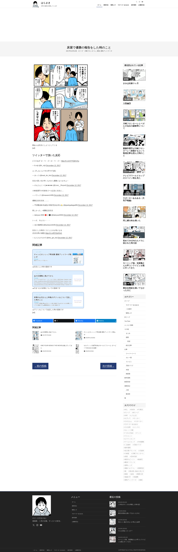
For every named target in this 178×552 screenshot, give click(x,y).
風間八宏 (140, 474)
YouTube (127, 321)
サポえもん (128, 421)
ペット (139, 433)
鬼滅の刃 (128, 477)
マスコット (128, 436)
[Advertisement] (89, 26)
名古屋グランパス (130, 450)
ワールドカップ (130, 442)
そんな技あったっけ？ (125, 531)
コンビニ (129, 361)
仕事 (125, 349)
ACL (126, 409)
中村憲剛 (141, 442)
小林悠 (127, 453)
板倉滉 (140, 459)
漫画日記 (127, 386)
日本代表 (134, 456)
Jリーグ (80, 51)
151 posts (36, 301)
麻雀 (141, 480)
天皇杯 (142, 450)
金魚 (132, 474)
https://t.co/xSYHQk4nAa (70, 161)
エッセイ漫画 (128, 325)
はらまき (45, 3)
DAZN (133, 409)
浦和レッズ (128, 465)
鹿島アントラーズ (106, 51)
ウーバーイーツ (131, 353)
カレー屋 (129, 357)
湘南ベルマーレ (130, 468)
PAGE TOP (172, 533)
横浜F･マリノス (130, 462)
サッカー (137, 418)
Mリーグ (127, 317)
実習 (128, 341)
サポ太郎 (128, 427)
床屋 (98, 51)
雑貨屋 (128, 374)
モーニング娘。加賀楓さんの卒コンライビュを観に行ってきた (132, 541)
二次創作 (129, 309)
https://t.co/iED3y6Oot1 (53, 233)
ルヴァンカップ (130, 439)
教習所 (128, 394)
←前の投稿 (40, 366)
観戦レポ (129, 313)
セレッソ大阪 (129, 430)
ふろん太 (134, 415)
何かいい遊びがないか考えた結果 (129, 522)
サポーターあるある (132, 305)
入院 (127, 390)
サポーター (138, 421)
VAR (126, 415)
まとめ (128, 333)
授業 (127, 337)
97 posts (36, 278)
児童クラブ (129, 365)
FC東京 (140, 409)
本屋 (127, 370)
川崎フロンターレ (90, 51)
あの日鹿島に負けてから (48, 332)
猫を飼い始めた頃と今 (136, 471)
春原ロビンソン (130, 459)
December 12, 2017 (53, 165)
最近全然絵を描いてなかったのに (129, 513)
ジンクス (137, 427)
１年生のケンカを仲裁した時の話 (129, 504)
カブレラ (128, 418)
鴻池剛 (136, 477)
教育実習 (127, 382)
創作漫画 (127, 378)
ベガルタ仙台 (129, 433)
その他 (126, 329)
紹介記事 (129, 345)
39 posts (36, 259)
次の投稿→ (108, 366)
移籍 (126, 474)
